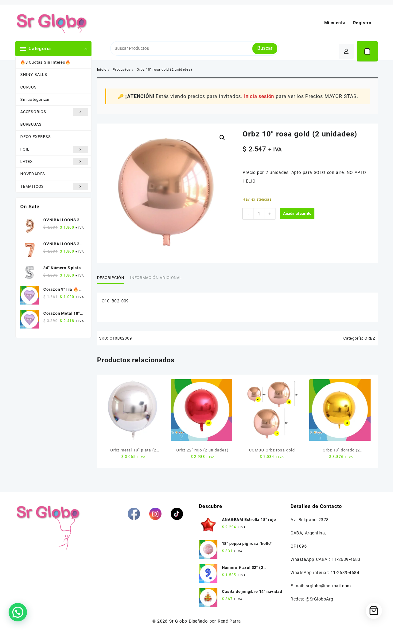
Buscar (264, 48)
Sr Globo (178, 621)
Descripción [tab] (110, 277)
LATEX (26, 161)
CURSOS (28, 87)
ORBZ (369, 338)
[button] (222, 137)
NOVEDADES (32, 173)
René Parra (229, 621)
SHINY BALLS (33, 74)
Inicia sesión (259, 96)
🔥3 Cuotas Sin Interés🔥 (45, 62)
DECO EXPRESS (35, 136)
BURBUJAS (30, 124)
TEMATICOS (32, 186)
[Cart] (367, 51)
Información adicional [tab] (156, 277)
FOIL (24, 149)
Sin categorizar (35, 99)
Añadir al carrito (297, 213)
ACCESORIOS (33, 111)
